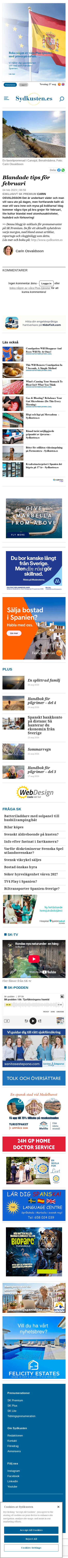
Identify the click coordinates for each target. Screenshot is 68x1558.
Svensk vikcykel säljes (22, 860)
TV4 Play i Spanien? (20, 881)
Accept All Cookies (31, 1530)
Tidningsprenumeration (21, 1416)
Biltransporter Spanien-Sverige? (32, 889)
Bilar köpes (13, 827)
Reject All (31, 1539)
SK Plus (12, 1405)
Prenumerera (10, 85)
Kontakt (12, 1440)
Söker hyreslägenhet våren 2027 (31, 874)
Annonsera (14, 1451)
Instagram (13, 1470)
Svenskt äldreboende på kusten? (31, 834)
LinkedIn (12, 1481)
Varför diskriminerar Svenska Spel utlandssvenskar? (33, 851)
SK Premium (15, 1400)
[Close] (58, 1506)
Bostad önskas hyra (20, 867)
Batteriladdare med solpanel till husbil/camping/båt (31, 818)
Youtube (12, 1486)
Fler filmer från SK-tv (16, 981)
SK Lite (11, 1410)
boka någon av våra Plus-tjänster (30, 288)
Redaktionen (15, 1435)
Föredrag (12, 1446)
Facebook (13, 1476)
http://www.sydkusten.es (47, 240)
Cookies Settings (31, 1547)
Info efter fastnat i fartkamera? (31, 841)
